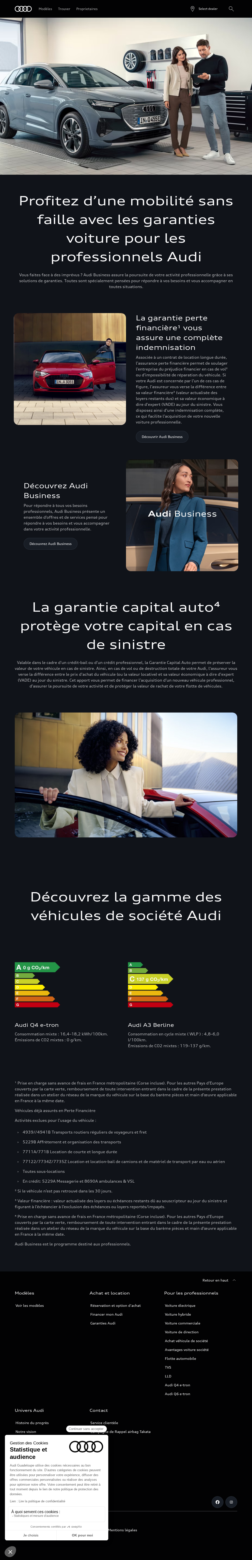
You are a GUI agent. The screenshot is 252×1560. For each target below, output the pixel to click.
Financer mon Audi (106, 1314)
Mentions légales (122, 1530)
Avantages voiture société (187, 1350)
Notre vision (26, 1431)
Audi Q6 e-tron (177, 1394)
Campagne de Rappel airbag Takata (120, 1431)
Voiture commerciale (182, 1323)
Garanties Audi (102, 1323)
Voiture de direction (182, 1332)
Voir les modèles (30, 1305)
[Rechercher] (231, 9)
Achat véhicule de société (186, 1341)
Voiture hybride (178, 1314)
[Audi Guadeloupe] (23, 9)
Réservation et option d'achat (115, 1305)
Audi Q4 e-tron (177, 1385)
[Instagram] (231, 1502)
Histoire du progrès (32, 1423)
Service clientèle (104, 1423)
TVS (168, 1367)
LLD (168, 1376)
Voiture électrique (180, 1305)
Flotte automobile (180, 1358)
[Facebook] (217, 1502)
